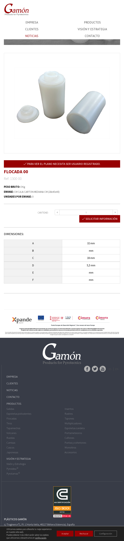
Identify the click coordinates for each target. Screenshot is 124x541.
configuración (40, 537)
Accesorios (71, 452)
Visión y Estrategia (92, 29)
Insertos (69, 409)
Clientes (31, 29)
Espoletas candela (75, 428)
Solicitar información (101, 219)
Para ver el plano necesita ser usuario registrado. (63, 164)
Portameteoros (73, 433)
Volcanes (11, 433)
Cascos (10, 447)
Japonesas (12, 452)
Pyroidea (12, 468)
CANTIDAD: (43, 212)
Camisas (10, 442)
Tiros (9, 423)
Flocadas (11, 418)
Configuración (105, 533)
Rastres (69, 413)
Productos (92, 22)
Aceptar (65, 533)
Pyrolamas (13, 473)
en (117, 369)
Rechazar (84, 533)
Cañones (69, 438)
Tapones (69, 418)
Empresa (32, 22)
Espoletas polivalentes (18, 413)
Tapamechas (13, 428)
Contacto (92, 36)
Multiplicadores (73, 423)
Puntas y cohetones (75, 442)
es (109, 369)
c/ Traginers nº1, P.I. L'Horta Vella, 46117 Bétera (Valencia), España (39, 524)
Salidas (10, 409)
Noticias (31, 36)
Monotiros (70, 447)
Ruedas (10, 438)
